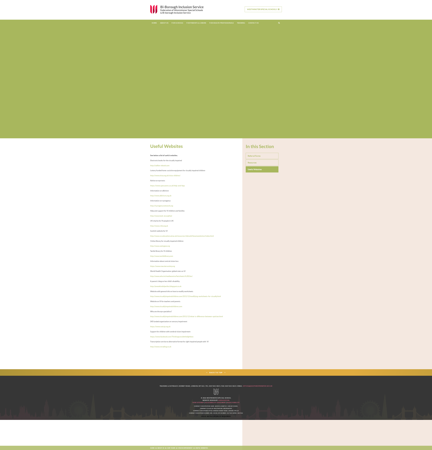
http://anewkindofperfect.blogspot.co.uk (165, 286)
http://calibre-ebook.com (159, 165)
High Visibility (233, 402)
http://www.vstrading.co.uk (160, 347)
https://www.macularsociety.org (162, 266)
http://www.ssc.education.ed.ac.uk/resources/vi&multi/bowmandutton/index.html (182, 236)
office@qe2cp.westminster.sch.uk (257, 386)
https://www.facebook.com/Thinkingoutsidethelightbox (171, 337)
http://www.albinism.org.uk (160, 196)
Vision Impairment (185, 448)
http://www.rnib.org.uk (159, 226)
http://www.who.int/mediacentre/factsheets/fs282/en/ (171, 276)
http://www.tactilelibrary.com (161, 256)
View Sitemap (198, 402)
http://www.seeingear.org (160, 246)
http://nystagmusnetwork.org (161, 206)
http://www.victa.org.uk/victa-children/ (165, 175)
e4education (223, 400)
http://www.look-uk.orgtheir (161, 216)
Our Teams (171, 448)
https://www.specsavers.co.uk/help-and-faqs (167, 186)
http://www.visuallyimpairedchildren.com (166, 306)
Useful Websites (201, 448)
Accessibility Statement (215, 402)
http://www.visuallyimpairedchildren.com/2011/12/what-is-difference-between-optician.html (186, 316)
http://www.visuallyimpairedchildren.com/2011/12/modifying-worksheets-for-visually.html (185, 296)
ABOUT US (160, 448)
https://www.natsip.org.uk (160, 327)
